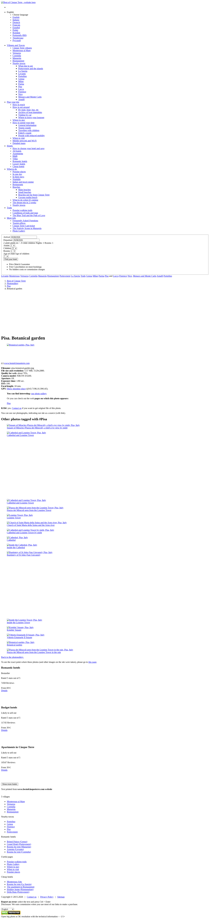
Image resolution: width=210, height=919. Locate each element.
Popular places (13, 872)
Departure (7, 240)
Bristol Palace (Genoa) (17, 841)
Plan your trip (13, 102)
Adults (6, 245)
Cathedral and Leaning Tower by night (24, 532)
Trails (9, 207)
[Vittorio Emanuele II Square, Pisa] (25, 635)
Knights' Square (14, 630)
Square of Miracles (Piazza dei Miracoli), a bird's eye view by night (37, 428)
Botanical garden (14, 645)
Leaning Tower (14, 517)
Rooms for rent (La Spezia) (19, 884)
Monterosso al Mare (16, 801)
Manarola (42, 276)
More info (11, 218)
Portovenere (65, 276)
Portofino (168, 276)
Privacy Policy (46, 897)
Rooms (6, 251)
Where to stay (13, 867)
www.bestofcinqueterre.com (17, 363)
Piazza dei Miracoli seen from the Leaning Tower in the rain (34, 652)
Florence (123, 276)
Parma (101, 276)
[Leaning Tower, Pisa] (20, 515)
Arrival (6, 237)
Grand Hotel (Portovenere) (19, 844)
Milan (95, 276)
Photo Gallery (13, 864)
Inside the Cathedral (16, 547)
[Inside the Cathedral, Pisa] (22, 545)
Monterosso (14, 276)
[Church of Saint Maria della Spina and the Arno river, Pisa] (37, 522)
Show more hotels (9, 784)
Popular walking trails (17, 861)
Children (7, 248)
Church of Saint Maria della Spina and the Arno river (31, 525)
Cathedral (11, 540)
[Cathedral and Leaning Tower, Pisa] (26, 432)
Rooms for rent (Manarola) (19, 847)
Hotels (10, 146)
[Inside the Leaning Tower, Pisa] (24, 620)
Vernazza (24, 276)
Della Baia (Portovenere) (18, 892)
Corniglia (33, 276)
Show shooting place (16, 388)
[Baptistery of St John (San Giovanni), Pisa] (29, 552)
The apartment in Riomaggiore (20, 887)
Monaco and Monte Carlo (144, 276)
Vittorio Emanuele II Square (19, 637)
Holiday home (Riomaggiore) (20, 889)
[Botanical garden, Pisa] (20, 345)
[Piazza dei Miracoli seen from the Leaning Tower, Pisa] (35, 507)
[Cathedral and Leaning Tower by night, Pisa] (30, 530)
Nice (130, 276)
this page (92, 662)
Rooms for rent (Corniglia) (19, 852)
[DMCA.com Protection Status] (10, 914)
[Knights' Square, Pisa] (20, 627)
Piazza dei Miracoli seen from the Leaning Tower (29, 510)
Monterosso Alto (14, 881)
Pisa (107, 276)
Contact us (16, 408)
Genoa (89, 276)
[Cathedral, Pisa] (17, 537)
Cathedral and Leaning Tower (20, 435)
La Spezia (75, 276)
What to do (12, 169)
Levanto (5, 276)
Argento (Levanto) (15, 849)
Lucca (116, 276)
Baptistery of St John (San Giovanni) (23, 555)
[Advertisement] (105, 312)
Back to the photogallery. (12, 657)
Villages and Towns (16, 45)
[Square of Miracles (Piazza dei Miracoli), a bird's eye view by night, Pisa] (43, 425)
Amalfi (160, 276)
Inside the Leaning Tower (18, 622)
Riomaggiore (53, 276)
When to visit (13, 869)
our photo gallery (38, 393)
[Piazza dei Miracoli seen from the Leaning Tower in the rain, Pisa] (40, 650)
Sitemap (61, 897)
